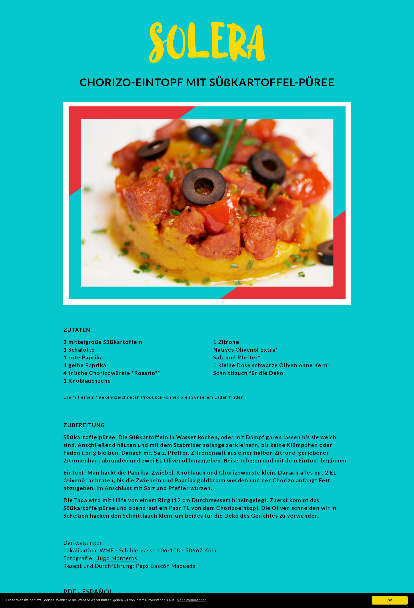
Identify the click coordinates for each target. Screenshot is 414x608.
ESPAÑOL (97, 591)
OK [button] (389, 600)
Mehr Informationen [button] (191, 600)
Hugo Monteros (116, 558)
